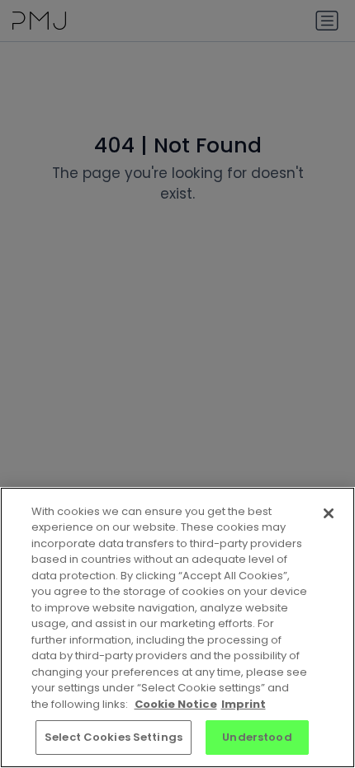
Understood (256, 737)
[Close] (328, 513)
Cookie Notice (176, 704)
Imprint (243, 704)
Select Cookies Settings (113, 737)
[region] (177, 627)
